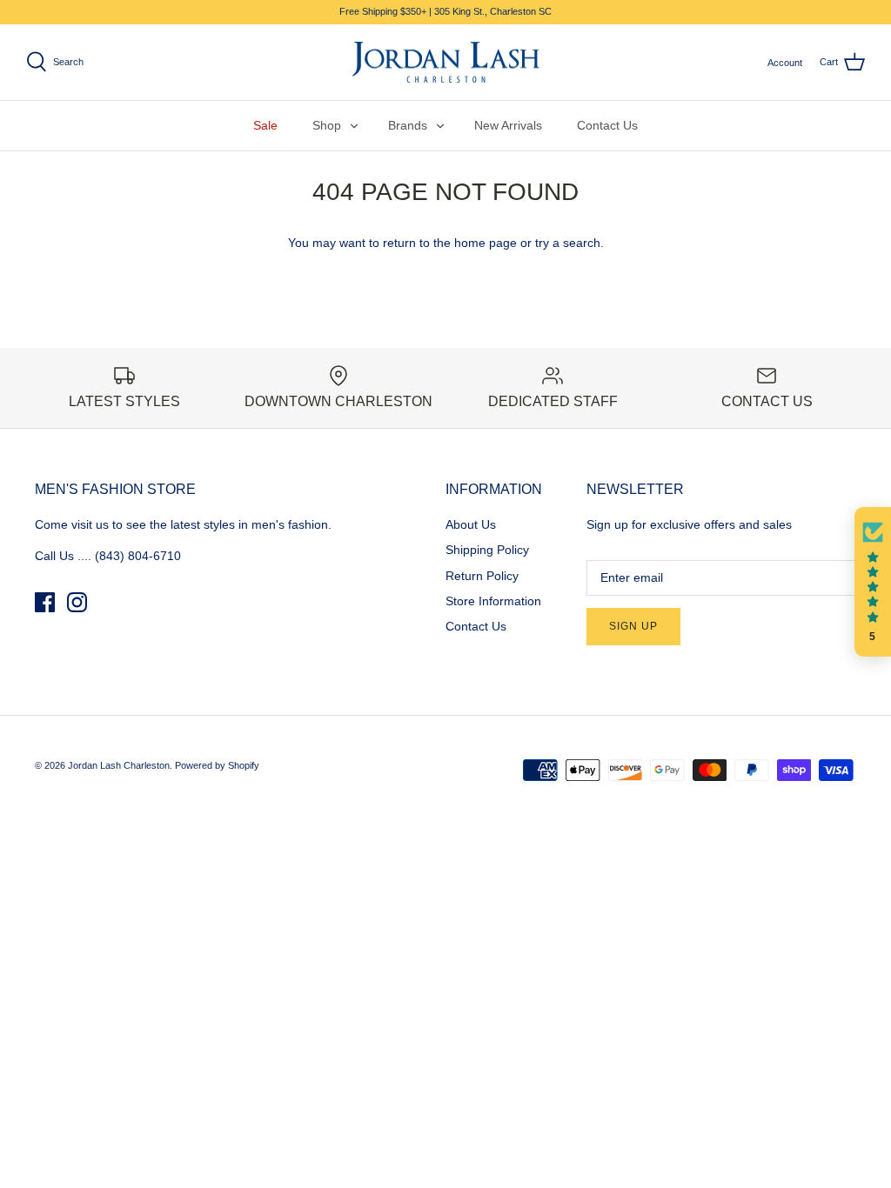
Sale (265, 125)
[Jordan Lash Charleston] (445, 62)
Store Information (493, 601)
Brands (407, 125)
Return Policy (482, 576)
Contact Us (607, 125)
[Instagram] (77, 602)
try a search (567, 243)
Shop (326, 125)
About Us (471, 524)
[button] (872, 582)
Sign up (633, 626)
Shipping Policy (487, 550)
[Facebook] (45, 602)
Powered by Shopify (217, 765)
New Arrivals (508, 125)
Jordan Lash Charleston (119, 765)
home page (485, 243)
